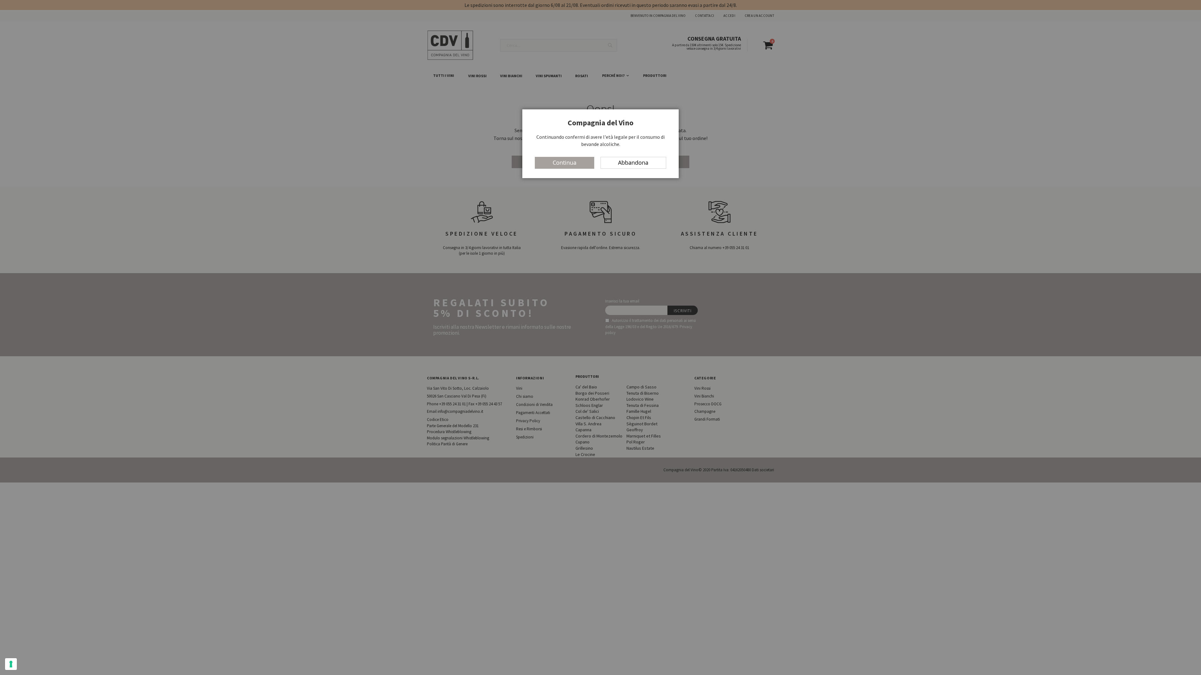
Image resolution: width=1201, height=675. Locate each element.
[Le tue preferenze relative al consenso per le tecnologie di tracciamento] (11, 664)
